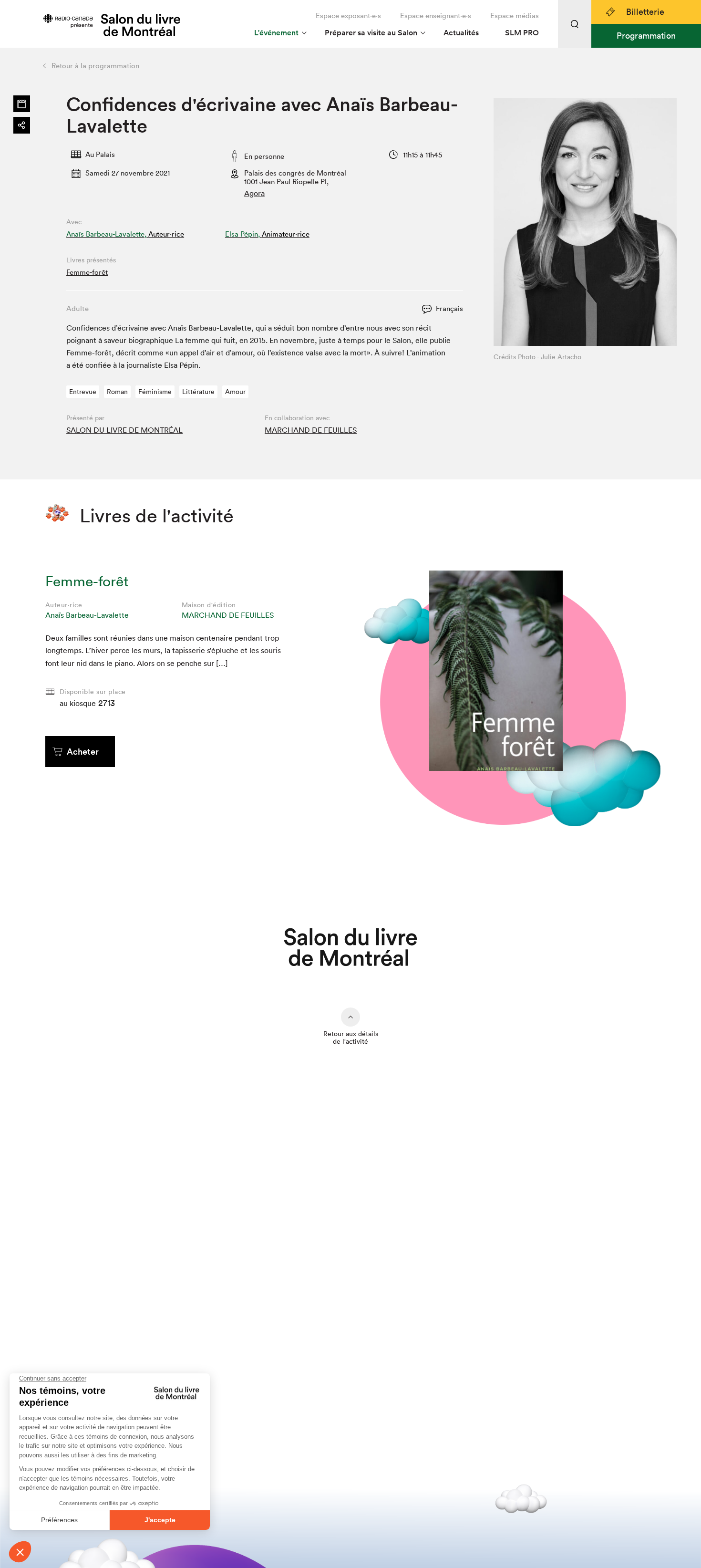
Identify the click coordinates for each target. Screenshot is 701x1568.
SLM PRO (522, 33)
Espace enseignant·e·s (435, 15)
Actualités (461, 33)
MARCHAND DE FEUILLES (311, 430)
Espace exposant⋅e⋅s (348, 15)
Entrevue (82, 391)
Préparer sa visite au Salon (371, 33)
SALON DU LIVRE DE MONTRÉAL (124, 430)
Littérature (198, 391)
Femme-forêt (87, 272)
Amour (235, 391)
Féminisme (155, 391)
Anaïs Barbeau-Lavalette (87, 615)
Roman (117, 391)
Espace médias (514, 15)
